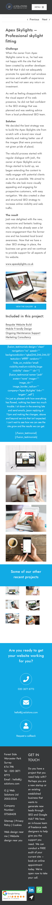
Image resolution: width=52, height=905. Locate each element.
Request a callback (26, 736)
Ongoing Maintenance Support (23, 333)
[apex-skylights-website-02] (26, 446)
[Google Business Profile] (31, 897)
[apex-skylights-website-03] (26, 506)
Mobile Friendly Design (19, 329)
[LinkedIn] (31, 890)
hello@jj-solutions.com (26, 712)
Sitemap (8, 821)
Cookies (17, 825)
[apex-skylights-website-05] (26, 536)
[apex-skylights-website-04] (26, 476)
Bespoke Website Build (19, 324)
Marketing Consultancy (18, 337)
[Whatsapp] (39, 890)
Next (44, 19)
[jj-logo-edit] (17, 4)
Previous (34, 19)
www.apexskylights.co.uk (19, 264)
